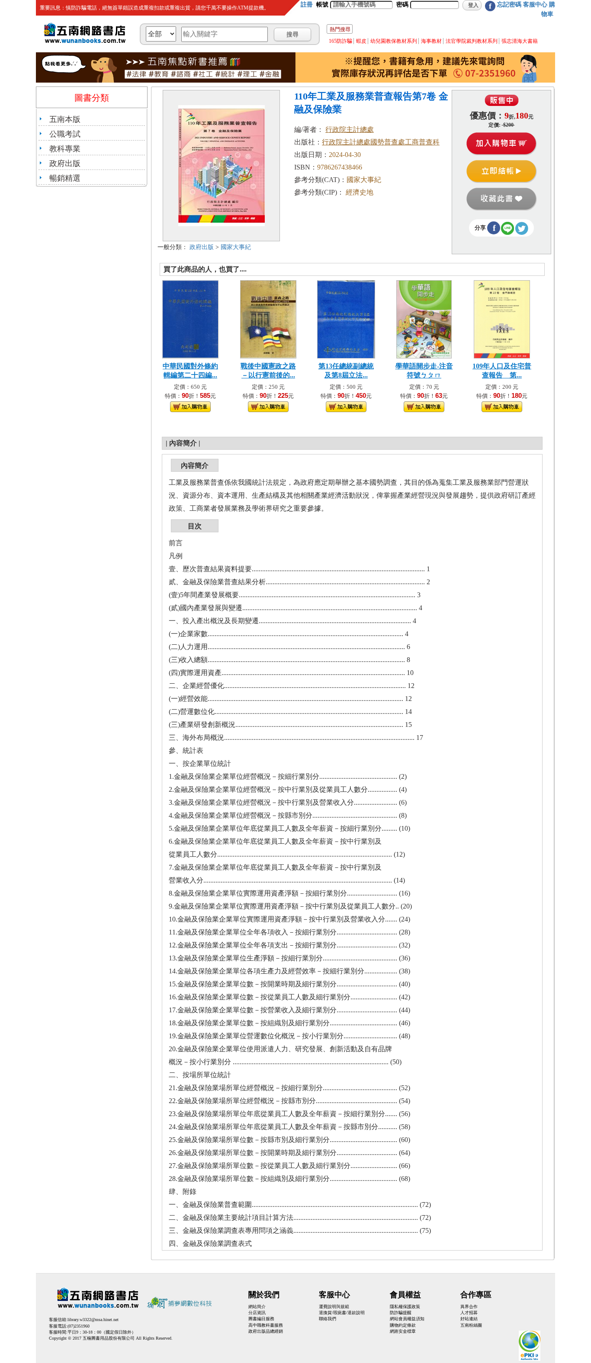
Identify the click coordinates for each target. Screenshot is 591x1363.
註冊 (307, 4)
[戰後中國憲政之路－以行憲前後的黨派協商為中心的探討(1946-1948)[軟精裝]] (268, 318)
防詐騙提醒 (400, 1312)
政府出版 (64, 163)
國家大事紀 (236, 247)
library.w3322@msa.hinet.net (93, 1319)
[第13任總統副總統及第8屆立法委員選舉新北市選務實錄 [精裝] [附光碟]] (346, 318)
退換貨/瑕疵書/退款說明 (342, 1312)
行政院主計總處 (349, 129)
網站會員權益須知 (407, 1318)
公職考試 (64, 134)
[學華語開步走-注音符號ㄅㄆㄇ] (424, 318)
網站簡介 (257, 1306)
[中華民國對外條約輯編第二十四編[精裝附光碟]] (190, 318)
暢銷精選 (64, 178)
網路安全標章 (403, 1331)
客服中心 (535, 4)
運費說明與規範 (334, 1306)
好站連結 (469, 1318)
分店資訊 (257, 1312)
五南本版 (64, 119)
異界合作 (469, 1306)
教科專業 (64, 148)
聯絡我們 (327, 1318)
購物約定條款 (403, 1325)
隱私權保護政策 (405, 1306)
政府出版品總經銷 (265, 1331)
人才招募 (469, 1312)
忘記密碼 (509, 4)
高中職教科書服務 (265, 1325)
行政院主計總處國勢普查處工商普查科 (381, 142)
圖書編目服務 (261, 1318)
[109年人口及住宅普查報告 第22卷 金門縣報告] (502, 318)
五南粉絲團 (471, 1325)
